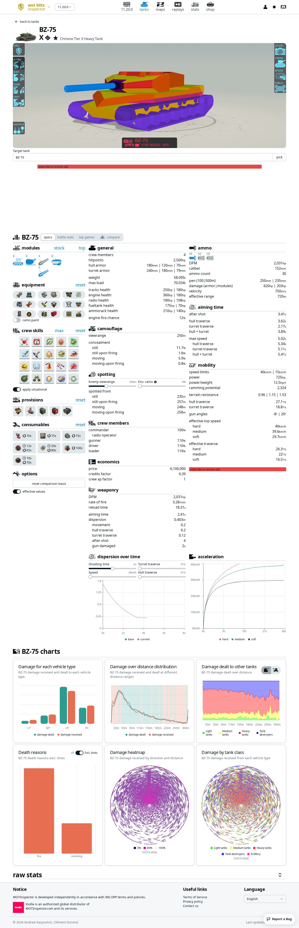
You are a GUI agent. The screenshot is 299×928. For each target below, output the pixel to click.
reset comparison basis (49, 483)
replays (178, 9)
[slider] (106, 386)
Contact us (191, 906)
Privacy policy (193, 901)
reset (80, 285)
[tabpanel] (149, 562)
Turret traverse (149, 564)
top (82, 248)
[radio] (18, 295)
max (59, 330)
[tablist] (81, 237)
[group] (24, 295)
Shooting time (99, 564)
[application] (137, 610)
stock (59, 248)
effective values (34, 491)
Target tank (21, 151)
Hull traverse (147, 572)
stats (195, 9)
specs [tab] (48, 237)
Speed (93, 572)
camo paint (31, 320)
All (72, 753)
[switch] (17, 320)
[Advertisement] (149, 199)
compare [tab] (113, 237)
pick (279, 157)
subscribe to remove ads (53, 167)
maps (160, 9)
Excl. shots (91, 753)
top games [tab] (87, 237)
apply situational (35, 389)
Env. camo (145, 382)
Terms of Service (195, 897)
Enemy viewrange (102, 382)
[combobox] (32, 7)
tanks (144, 9)
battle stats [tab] (65, 237)
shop (210, 9)
